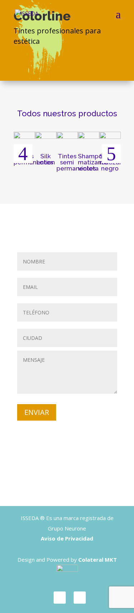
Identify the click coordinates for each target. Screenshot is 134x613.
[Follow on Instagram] (80, 597)
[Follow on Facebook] (60, 597)
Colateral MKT (97, 559)
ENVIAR (36, 412)
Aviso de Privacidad (67, 538)
